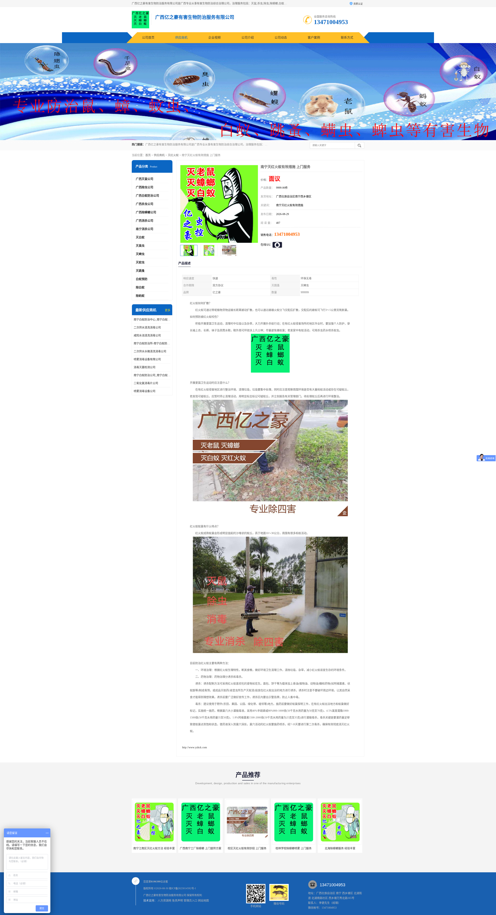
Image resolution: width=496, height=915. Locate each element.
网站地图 (203, 900)
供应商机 (181, 37)
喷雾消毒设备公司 (144, 391)
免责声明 (177, 900)
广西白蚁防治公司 (147, 195)
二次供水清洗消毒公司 (147, 327)
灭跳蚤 (140, 270)
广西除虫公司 (144, 187)
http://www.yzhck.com (194, 747)
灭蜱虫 (140, 254)
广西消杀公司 (144, 220)
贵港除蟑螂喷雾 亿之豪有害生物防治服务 (343, 848)
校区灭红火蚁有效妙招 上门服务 (154, 848)
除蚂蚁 (140, 295)
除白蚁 (140, 287)
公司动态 (281, 37)
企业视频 (214, 37)
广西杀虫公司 (144, 204)
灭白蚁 (140, 237)
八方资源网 (164, 900)
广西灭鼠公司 (144, 178)
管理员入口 (190, 900)
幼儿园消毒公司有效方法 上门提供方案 (295, 848)
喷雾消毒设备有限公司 (147, 359)
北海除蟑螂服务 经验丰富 (247, 848)
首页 (148, 155)
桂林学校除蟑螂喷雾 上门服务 (201, 848)
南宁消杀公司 (144, 229)
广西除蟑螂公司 (146, 212)
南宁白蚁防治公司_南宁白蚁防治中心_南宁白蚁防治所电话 (152, 375)
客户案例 (314, 37)
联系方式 (347, 37)
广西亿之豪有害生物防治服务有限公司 (164, 895)
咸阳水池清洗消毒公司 (147, 335)
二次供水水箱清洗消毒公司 (150, 351)
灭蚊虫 (140, 262)
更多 (167, 310)
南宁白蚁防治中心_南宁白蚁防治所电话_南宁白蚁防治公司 (152, 319)
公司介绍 (247, 37)
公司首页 (148, 37)
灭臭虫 (140, 245)
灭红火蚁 (173, 155)
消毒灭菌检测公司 (144, 367)
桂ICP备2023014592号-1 (182, 888)
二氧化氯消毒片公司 (146, 383)
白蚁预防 (141, 279)
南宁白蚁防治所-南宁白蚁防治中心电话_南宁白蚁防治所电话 (152, 343)
